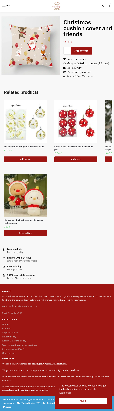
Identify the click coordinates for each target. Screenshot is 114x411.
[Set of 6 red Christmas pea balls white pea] (75, 121)
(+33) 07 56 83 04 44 (12, 313)
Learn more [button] (65, 393)
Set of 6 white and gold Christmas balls (24, 146)
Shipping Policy (10, 332)
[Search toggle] (103, 6)
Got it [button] (83, 401)
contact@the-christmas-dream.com (20, 306)
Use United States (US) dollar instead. (36, 403)
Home (5, 324)
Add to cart (81, 50)
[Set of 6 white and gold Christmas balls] (25, 121)
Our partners (8, 353)
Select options (25, 233)
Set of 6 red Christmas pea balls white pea (73, 148)
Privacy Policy (9, 337)
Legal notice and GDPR (13, 349)
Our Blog (6, 328)
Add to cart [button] (25, 159)
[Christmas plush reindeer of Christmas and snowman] (25, 195)
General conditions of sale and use (19, 345)
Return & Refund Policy (14, 341)
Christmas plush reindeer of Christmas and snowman (23, 222)
